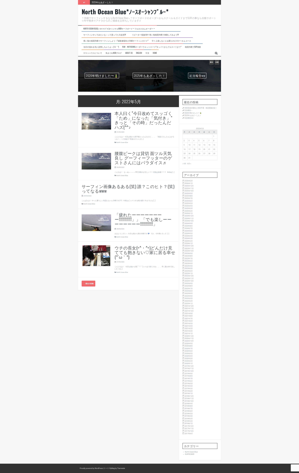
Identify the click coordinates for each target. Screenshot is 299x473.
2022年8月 (189, 286)
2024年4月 (189, 236)
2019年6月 (189, 381)
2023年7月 (189, 258)
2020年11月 (189, 338)
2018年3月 (189, 419)
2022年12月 (189, 276)
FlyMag (112, 468)
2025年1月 (189, 213)
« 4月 (184, 164)
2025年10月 (189, 191)
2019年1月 (189, 393)
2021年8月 (189, 316)
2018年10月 (189, 401)
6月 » (189, 164)
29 (214, 154)
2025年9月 (189, 193)
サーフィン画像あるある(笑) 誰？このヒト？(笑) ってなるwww (130, 188)
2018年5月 (189, 413)
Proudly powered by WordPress (91, 468)
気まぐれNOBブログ (114, 53)
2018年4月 (189, 416)
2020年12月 (189, 336)
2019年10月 (189, 371)
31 (189, 158)
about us (129, 53)
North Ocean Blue (122, 142)
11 (194, 145)
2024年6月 (189, 231)
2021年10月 (189, 311)
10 (189, 145)
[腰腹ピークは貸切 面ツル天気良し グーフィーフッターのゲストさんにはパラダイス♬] (96, 161)
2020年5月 (189, 353)
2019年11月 (189, 368)
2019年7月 (189, 378)
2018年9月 (189, 403)
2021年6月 (189, 321)
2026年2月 (189, 181)
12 (199, 145)
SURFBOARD (189, 454)
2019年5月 (189, 383)
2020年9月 (189, 343)
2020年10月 (189, 341)
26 (199, 154)
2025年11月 (189, 188)
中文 (147, 53)
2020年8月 (189, 346)
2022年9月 (189, 283)
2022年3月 (189, 298)
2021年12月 (189, 306)
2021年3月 (189, 328)
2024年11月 (189, 218)
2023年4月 (189, 266)
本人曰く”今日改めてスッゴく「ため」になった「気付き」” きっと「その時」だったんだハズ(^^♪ (143, 120)
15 (214, 145)
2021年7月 (189, 318)
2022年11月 (189, 278)
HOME (155, 53)
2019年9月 (189, 373)
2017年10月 (189, 431)
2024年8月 (189, 226)
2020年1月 (189, 363)
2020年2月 (189, 361)
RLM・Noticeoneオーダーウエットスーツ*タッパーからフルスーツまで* (151, 47)
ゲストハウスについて (92, 53)
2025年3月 (189, 208)
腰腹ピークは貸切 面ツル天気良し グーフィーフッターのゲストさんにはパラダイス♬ (143, 157)
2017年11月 (189, 428)
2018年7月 (189, 408)
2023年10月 (189, 251)
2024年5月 (189, 233)
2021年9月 (189, 313)
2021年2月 (189, 331)
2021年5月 (189, 323)
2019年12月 (189, 366)
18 (194, 149)
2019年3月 (189, 388)
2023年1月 (189, 273)
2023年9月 (189, 253)
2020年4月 (189, 356)
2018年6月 (189, 411)
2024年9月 (189, 223)
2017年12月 (189, 426)
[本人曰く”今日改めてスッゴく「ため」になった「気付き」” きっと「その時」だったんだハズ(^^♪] (96, 121)
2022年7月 (189, 288)
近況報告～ (188, 110)
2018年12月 (189, 396)
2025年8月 (189, 196)
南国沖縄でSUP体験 (193, 47)
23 (184, 154)
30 (184, 158)
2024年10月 (189, 221)
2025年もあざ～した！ (149, 75)
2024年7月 (189, 228)
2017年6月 (189, 433)
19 (199, 149)
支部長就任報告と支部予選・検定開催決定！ (200, 108)
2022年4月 (189, 296)
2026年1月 (189, 183)
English (139, 53)
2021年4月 (189, 326)
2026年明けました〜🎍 (102, 75)
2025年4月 (189, 206)
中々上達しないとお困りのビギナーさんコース (171, 40)
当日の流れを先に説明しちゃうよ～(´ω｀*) (101, 47)
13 (204, 145)
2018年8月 (189, 406)
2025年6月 (189, 201)
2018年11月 (189, 398)
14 (209, 145)
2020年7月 (189, 348)
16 (184, 149)
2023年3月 (189, 268)
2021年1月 (189, 333)
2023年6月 (189, 261)
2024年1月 (189, 243)
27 (204, 154)
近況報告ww (197, 75)
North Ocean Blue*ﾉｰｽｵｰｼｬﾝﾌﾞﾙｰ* (125, 11)
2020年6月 (189, 351)
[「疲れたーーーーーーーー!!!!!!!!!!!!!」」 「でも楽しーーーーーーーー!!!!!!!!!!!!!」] (96, 222)
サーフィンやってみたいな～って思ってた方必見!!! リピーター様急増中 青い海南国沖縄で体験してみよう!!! (131, 34)
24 (189, 154)
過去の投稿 (88, 284)
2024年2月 (189, 241)
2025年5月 (189, 203)
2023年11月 (189, 248)
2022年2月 (189, 301)
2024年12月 (189, 216)
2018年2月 (189, 421)
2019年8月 (189, 376)
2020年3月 (189, 358)
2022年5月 (189, 293)
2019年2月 (189, 391)
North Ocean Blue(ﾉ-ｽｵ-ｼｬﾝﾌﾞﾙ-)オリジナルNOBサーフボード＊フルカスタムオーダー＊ (119, 28)
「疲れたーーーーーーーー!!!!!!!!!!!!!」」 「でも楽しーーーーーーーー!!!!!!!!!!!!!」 (143, 219)
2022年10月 (189, 281)
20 (204, 149)
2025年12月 (189, 186)
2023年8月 (189, 256)
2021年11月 (189, 308)
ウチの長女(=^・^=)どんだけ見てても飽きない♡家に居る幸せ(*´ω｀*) (145, 252)
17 (189, 149)
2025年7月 (189, 198)
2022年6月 (189, 291)
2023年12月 (189, 246)
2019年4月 (189, 386)
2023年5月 (189, 263)
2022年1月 (189, 303)
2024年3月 (189, 238)
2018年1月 (189, 423)
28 (209, 154)
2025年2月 (189, 211)
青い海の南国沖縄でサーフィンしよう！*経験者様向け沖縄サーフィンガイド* (115, 40)
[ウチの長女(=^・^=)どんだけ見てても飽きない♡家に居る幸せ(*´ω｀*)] (96, 255)
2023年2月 (189, 271)
